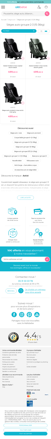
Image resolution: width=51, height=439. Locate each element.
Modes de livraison (8, 364)
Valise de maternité (32, 384)
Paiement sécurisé (33, 390)
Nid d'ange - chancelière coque (25, 165)
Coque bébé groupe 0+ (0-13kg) (25, 137)
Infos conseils (31, 379)
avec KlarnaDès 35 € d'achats (38, 220)
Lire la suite (25, 197)
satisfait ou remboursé (12, 241)
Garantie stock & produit (9, 369)
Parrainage (30, 386)
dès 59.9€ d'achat (12, 219)
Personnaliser (25, 425)
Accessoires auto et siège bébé (25, 170)
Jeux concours (31, 381)
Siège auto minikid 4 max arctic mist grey (12, 111)
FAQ (3, 387)
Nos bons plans (31, 355)
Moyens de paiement (8, 367)
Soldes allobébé (31, 367)
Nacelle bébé (16, 160)
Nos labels (5, 379)
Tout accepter (25, 434)
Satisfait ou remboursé (9, 371)
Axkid (25, 176)
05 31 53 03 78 (38, 244)
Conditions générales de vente (11, 352)
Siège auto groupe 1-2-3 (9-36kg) (15, 156)
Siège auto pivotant (34, 133)
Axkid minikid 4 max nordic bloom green (38, 66)
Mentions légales (32, 359)
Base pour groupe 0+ (39, 156)
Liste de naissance (32, 377)
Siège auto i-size (16, 133)
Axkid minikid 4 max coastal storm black (12, 66)
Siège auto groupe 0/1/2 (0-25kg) (25, 151)
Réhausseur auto (33, 160)
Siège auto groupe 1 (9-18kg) (25, 147)
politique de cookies (38, 421)
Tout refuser (25, 430)
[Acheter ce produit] (22, 58)
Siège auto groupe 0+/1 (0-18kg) (25, 142)
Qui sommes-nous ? (33, 352)
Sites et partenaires (8, 377)
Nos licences (6, 381)
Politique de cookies (8, 362)
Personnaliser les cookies (9, 359)
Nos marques (31, 357)
